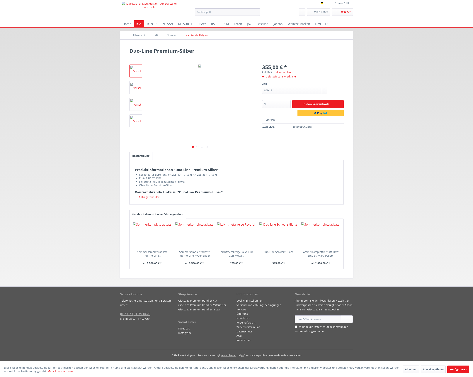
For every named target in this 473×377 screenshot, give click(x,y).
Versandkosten (228, 355)
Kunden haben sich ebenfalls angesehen (157, 214)
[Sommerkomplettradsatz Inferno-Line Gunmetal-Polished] (152, 235)
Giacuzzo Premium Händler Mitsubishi (202, 305)
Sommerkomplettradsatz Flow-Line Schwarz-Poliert (320, 253)
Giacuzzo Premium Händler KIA (197, 300)
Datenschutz (244, 331)
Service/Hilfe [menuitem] (342, 3)
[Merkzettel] (302, 12)
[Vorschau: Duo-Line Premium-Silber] (135, 71)
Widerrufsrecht (245, 322)
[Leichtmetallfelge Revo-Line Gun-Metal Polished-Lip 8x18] (236, 235)
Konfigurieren (458, 369)
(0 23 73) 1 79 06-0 (135, 314)
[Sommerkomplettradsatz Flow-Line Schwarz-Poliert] (320, 235)
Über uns (242, 313)
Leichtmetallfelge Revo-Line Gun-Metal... (236, 253)
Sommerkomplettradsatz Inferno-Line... (152, 253)
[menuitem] (227, 12)
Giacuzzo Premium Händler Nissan (199, 309)
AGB (239, 335)
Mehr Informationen (60, 371)
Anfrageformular (148, 197)
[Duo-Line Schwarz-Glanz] (278, 235)
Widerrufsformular (248, 327)
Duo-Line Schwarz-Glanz (278, 252)
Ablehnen (411, 369)
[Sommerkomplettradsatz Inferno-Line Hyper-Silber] (194, 235)
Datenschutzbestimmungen (331, 327)
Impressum (243, 340)
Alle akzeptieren (433, 369)
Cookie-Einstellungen (249, 300)
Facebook (184, 328)
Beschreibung (140, 156)
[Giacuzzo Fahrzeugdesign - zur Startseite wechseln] (150, 10)
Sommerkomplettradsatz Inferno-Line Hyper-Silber (194, 253)
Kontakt (241, 309)
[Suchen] (256, 12)
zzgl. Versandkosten (284, 72)
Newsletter (243, 318)
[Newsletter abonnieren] (347, 319)
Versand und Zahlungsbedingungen (258, 305)
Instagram (184, 333)
